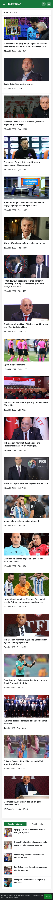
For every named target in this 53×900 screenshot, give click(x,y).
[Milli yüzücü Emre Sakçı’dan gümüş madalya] (26, 882)
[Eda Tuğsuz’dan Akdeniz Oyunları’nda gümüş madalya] (26, 870)
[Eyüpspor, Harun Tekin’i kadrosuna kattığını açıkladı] (26, 832)
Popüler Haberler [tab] (15, 824)
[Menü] (4, 4)
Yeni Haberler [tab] (37, 824)
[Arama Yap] (44, 4)
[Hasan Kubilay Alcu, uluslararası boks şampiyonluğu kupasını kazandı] (26, 845)
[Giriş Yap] (49, 4)
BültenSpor (14, 3)
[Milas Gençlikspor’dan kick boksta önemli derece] (26, 857)
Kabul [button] (48, 897)
